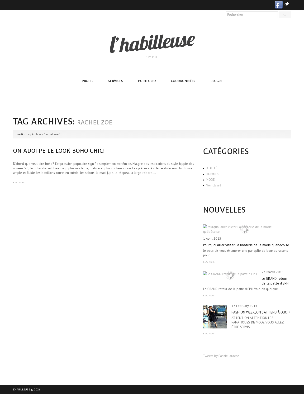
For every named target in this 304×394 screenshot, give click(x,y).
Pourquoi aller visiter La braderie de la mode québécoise (246, 245)
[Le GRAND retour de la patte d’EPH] (230, 273)
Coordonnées (183, 81)
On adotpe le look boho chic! (59, 150)
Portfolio (147, 81)
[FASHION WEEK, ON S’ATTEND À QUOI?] (215, 316)
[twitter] (286, 3)
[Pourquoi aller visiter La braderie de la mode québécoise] (244, 229)
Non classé (213, 185)
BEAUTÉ (211, 168)
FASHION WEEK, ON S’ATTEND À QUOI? (261, 312)
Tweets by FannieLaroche (221, 356)
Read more (18, 182)
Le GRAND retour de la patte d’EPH (275, 280)
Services (115, 81)
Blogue (216, 81)
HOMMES (212, 174)
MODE (210, 179)
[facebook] (279, 4)
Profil (87, 81)
